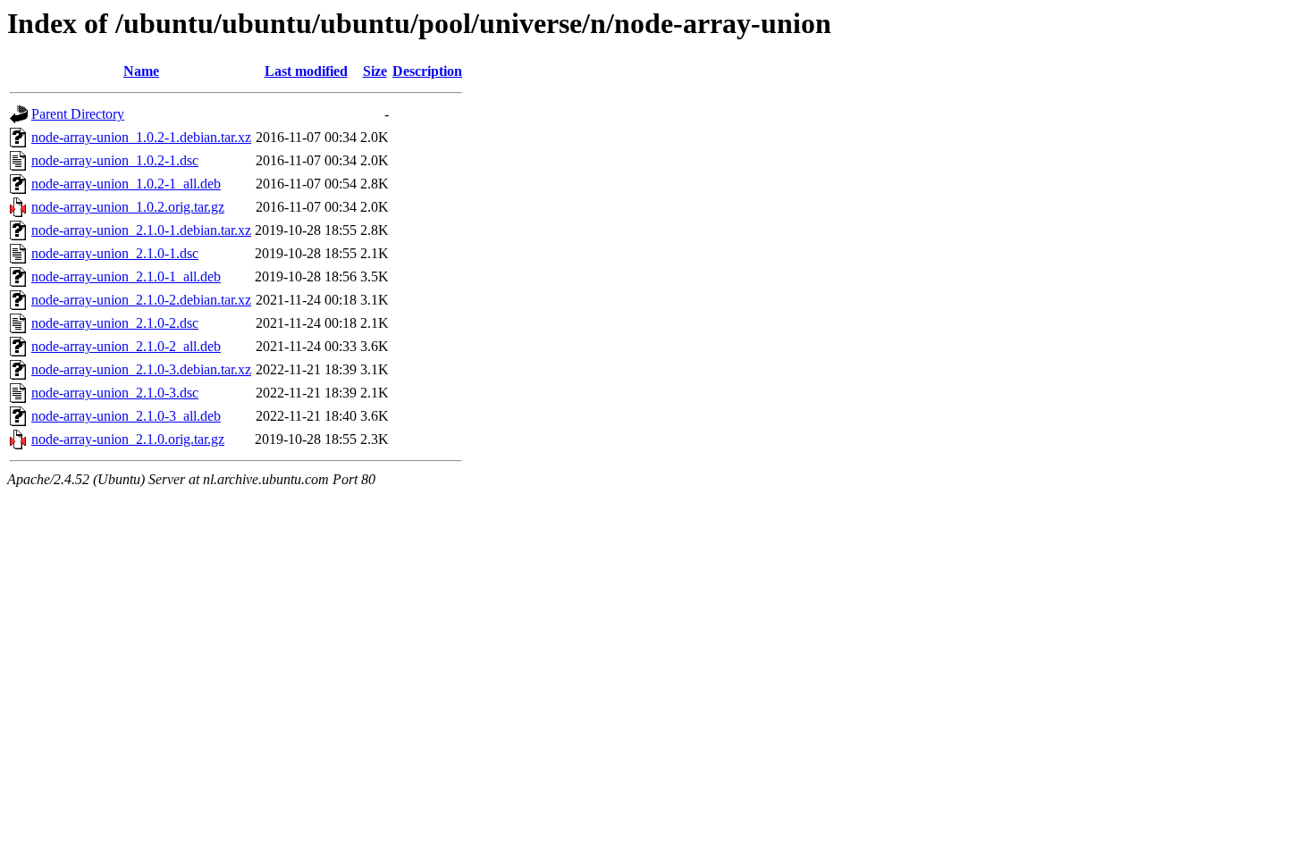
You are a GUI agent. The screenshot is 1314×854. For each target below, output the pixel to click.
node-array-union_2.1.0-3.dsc (114, 392)
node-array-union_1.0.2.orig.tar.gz (127, 206)
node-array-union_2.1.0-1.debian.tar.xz (141, 230)
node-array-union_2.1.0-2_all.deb (126, 346)
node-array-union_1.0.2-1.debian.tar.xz (141, 137)
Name (141, 71)
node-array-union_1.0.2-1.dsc (114, 160)
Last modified (306, 71)
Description (427, 71)
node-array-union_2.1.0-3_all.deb (126, 415)
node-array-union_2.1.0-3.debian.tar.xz (141, 369)
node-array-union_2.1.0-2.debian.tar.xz (141, 299)
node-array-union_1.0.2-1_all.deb (126, 183)
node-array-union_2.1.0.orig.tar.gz (127, 439)
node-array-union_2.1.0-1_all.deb (126, 276)
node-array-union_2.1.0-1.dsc (114, 253)
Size (375, 71)
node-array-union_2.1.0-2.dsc (114, 323)
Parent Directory (77, 113)
